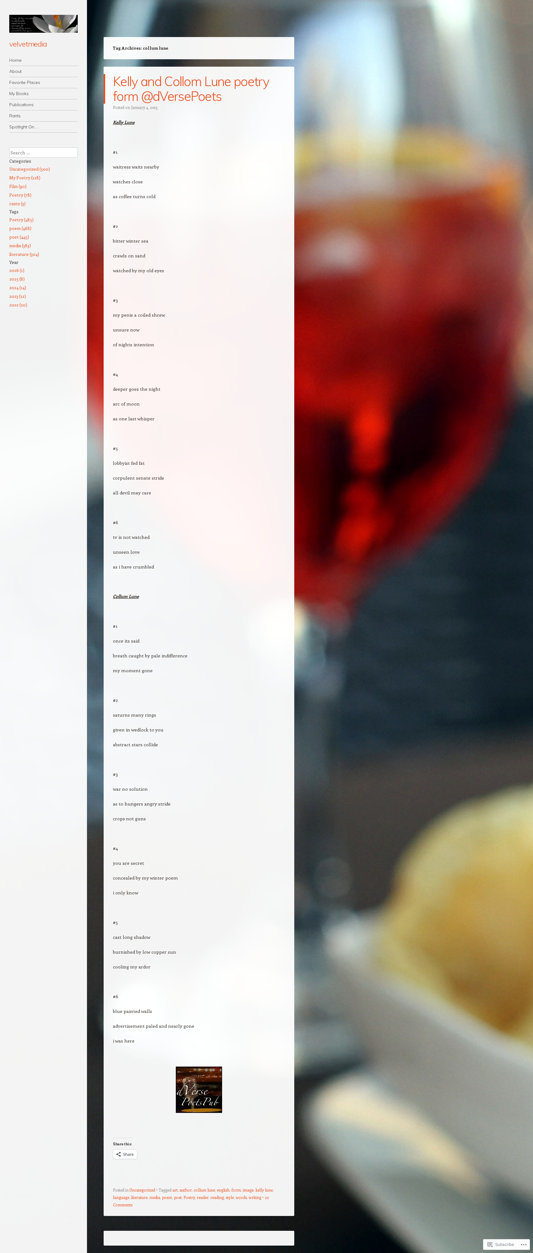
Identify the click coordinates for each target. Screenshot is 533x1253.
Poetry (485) (21, 220)
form (236, 1190)
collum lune (204, 1190)
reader (203, 1197)
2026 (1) (16, 270)
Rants (15, 116)
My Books (19, 93)
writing (255, 1197)
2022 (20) (18, 305)
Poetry (189, 1197)
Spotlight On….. (24, 127)
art (175, 1190)
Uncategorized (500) (29, 169)
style (230, 1197)
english (223, 1190)
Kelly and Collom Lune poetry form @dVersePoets (191, 88)
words (241, 1197)
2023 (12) (17, 296)
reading (217, 1197)
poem (167, 1197)
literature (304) (24, 254)
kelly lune (264, 1190)
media (154, 1197)
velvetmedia (28, 43)
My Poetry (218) (24, 178)
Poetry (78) (20, 195)
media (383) (20, 245)
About (15, 71)
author (186, 1190)
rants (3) (17, 203)
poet (178, 1197)
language (121, 1197)
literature (139, 1197)
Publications (21, 104)
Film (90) (18, 186)
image (248, 1190)
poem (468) (20, 228)
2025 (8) (17, 279)
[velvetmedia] (43, 24)
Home (15, 60)
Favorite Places (24, 82)
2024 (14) (17, 287)
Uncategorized (142, 1190)
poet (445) (19, 237)
